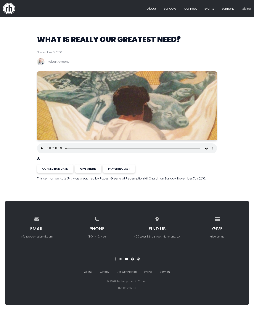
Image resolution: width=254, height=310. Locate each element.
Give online (217, 236)
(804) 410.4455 (97, 236)
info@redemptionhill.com (37, 236)
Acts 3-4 (66, 178)
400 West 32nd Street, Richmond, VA (157, 236)
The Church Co (127, 288)
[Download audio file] (38, 158)
